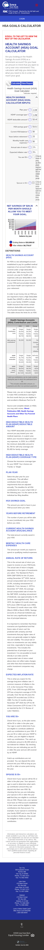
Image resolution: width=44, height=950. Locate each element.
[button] (22, 100)
